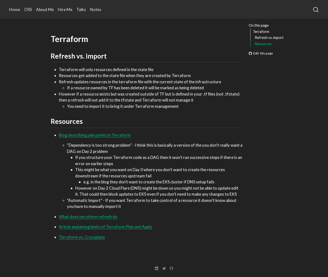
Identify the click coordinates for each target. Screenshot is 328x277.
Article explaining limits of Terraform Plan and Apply (105, 226)
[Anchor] (111, 55)
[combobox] (316, 9)
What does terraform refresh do (88, 216)
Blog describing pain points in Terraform (95, 135)
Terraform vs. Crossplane (82, 237)
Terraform (261, 31)
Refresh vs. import (269, 37)
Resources (263, 44)
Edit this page (263, 53)
